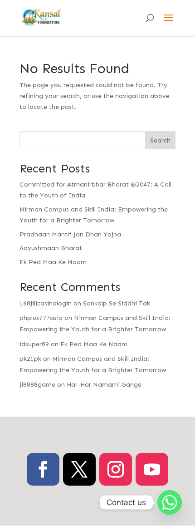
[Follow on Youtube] (152, 469)
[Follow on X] (79, 469)
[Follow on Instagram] (115, 469)
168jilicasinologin (46, 303)
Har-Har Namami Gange (104, 384)
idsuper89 (34, 344)
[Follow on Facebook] (43, 469)
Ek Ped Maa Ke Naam (53, 262)
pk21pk (30, 359)
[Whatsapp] (169, 502)
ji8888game (37, 384)
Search (160, 140)
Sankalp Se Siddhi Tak (116, 303)
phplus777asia (41, 318)
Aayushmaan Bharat (51, 248)
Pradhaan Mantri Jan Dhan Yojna (70, 234)
